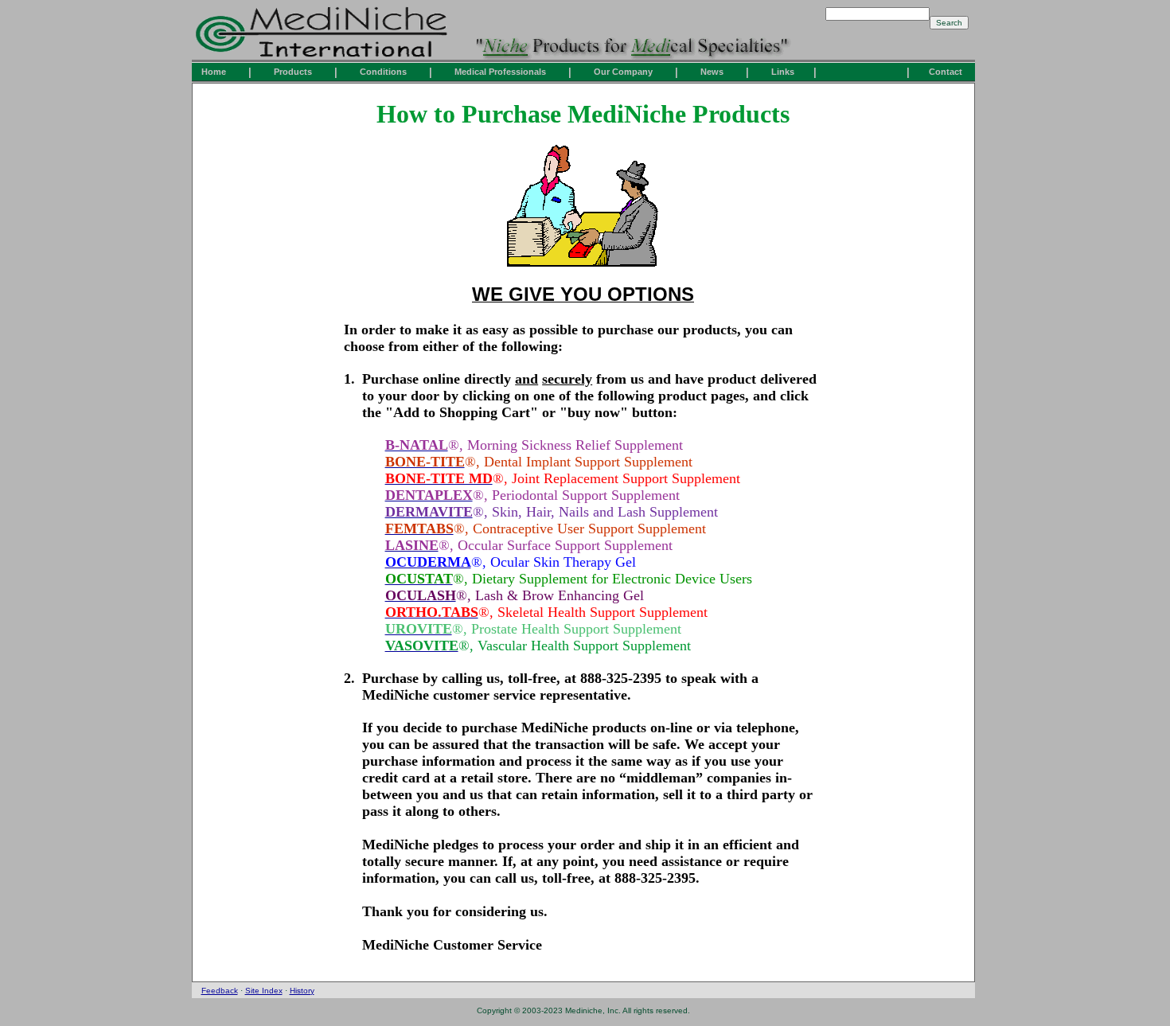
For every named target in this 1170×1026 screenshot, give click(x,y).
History (302, 990)
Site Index (264, 990)
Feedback (219, 990)
